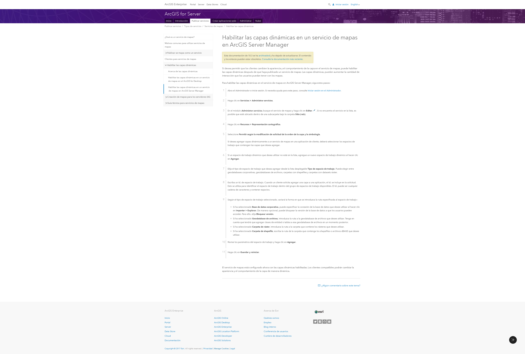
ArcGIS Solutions (222, 340)
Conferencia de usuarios (276, 331)
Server (201, 4)
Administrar (246, 21)
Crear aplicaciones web (224, 21)
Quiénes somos (271, 318)
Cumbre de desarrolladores (277, 336)
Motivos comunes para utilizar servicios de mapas (185, 45)
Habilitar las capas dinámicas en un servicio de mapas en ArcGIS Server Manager (189, 89)
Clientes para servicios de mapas (180, 59)
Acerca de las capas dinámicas (183, 71)
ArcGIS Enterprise (223, 327)
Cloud (223, 4)
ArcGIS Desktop (222, 322)
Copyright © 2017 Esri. (175, 348)
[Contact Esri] (329, 322)
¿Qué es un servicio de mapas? (179, 37)
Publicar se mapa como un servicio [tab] (184, 53)
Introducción (181, 21)
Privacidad (207, 348)
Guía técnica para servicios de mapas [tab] (185, 103)
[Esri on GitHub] (325, 322)
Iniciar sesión (342, 4)
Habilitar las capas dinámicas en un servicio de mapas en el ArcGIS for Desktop (189, 79)
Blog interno (270, 327)
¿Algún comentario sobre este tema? (340, 285)
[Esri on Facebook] (320, 322)
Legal (232, 348)
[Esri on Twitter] (315, 322)
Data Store (170, 331)
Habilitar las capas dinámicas (240, 26)
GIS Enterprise (176, 4)
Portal (193, 4)
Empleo (267, 322)
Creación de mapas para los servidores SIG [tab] (188, 97)
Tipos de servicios (192, 26)
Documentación (172, 340)
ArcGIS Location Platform (226, 331)
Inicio (168, 21)
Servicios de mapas (214, 26)
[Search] (329, 4)
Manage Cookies (221, 348)
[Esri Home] (319, 312)
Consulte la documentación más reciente (282, 59)
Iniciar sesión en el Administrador (324, 90)
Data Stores (212, 4)
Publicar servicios (200, 21)
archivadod (264, 55)
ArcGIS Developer (223, 336)
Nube (258, 21)
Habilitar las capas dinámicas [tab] (181, 65)
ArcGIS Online (221, 318)
